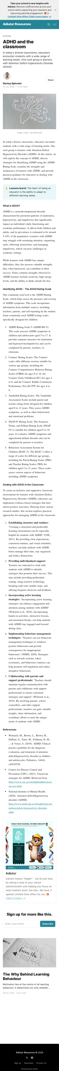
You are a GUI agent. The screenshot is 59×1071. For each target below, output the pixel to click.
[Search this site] (49, 24)
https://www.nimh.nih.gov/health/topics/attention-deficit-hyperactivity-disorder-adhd (30, 808)
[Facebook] (32, 1058)
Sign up (17, 1063)
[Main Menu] (54, 24)
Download (28, 1063)
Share (51, 80)
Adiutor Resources (17, 24)
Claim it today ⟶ (16, 898)
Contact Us (41, 1063)
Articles (7, 35)
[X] (27, 1058)
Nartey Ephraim (12, 83)
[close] (55, 10)
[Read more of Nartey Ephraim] (7, 76)
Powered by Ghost (29, 1069)
